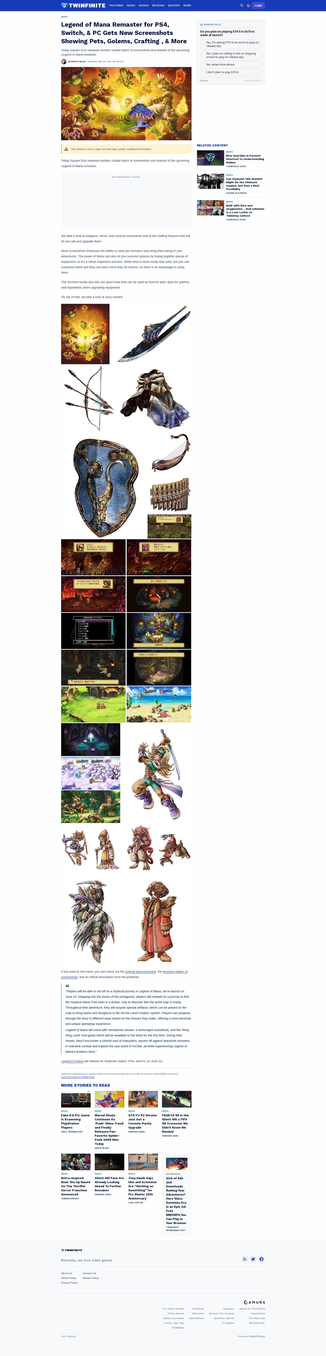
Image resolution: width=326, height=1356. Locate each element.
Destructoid (258, 1313)
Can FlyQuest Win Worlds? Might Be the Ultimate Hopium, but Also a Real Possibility (244, 184)
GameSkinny (196, 1318)
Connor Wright (70, 1198)
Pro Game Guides (173, 1308)
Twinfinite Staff (236, 166)
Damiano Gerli (136, 1132)
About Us (66, 1273)
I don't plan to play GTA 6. (222, 72)
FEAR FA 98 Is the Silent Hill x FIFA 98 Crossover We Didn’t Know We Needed (175, 1123)
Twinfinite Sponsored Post (175, 1228)
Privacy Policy (69, 1282)
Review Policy (91, 1278)
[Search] (241, 5)
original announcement (140, 971)
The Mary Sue (257, 1318)
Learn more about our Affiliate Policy (78, 1077)
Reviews (158, 5)
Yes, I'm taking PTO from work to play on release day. (232, 44)
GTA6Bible (178, 1327)
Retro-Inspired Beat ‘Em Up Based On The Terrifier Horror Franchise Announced (75, 1186)
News (131, 5)
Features (116, 5)
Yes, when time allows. (220, 64)
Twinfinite (198, 1308)
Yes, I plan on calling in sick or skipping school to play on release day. (231, 55)
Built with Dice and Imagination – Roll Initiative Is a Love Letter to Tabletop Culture (245, 210)
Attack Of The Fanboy (252, 1308)
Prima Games (176, 1313)
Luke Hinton (135, 1202)
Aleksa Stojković (236, 193)
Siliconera (198, 1313)
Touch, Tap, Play (174, 1323)
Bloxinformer (257, 1323)
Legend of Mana (72, 1061)
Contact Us (89, 1273)
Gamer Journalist (173, 1318)
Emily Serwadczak (72, 1132)
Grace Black (102, 1148)
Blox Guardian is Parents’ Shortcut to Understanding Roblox (245, 159)
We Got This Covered (221, 1313)
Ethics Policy (68, 1278)
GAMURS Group (257, 1336)
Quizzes (174, 5)
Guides (144, 5)
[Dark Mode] (248, 5)
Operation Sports (224, 1318)
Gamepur (228, 1308)
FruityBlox (228, 1323)
